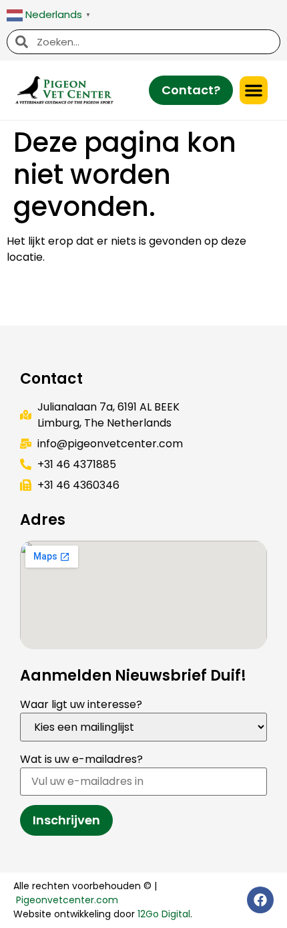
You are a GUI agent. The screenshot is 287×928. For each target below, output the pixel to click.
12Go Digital (163, 914)
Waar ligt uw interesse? (81, 704)
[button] (254, 90)
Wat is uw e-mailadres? (81, 759)
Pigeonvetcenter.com (67, 900)
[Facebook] (260, 900)
